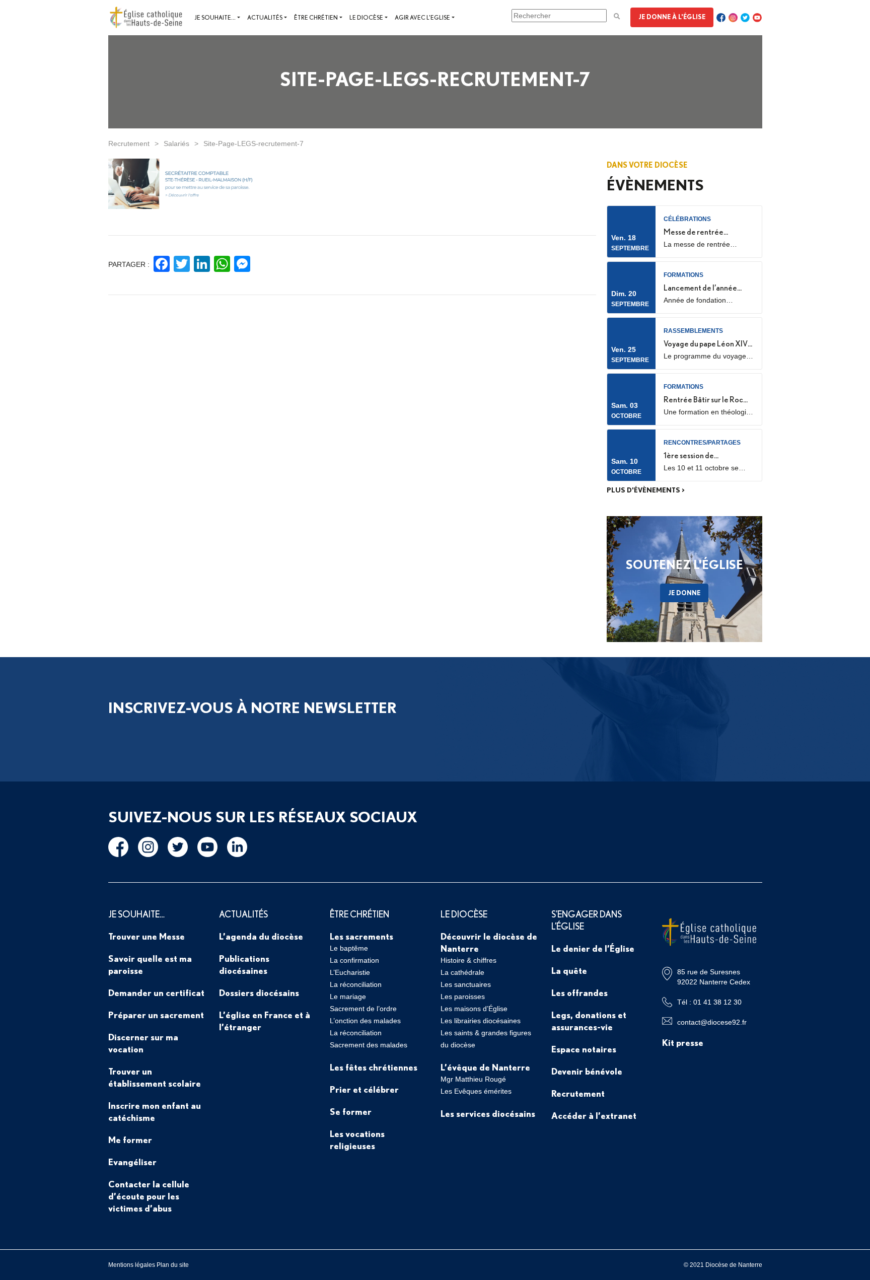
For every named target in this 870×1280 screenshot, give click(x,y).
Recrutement (129, 143)
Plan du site (173, 1264)
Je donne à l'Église (671, 16)
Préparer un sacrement (156, 1015)
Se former (351, 1111)
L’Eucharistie (350, 972)
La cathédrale (462, 972)
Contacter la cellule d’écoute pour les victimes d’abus (148, 1196)
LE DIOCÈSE (464, 914)
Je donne (684, 592)
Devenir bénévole (586, 1071)
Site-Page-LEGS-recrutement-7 (253, 143)
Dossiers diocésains (259, 992)
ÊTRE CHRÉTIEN (359, 914)
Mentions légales (131, 1264)
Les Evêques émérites (476, 1091)
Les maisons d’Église (474, 1009)
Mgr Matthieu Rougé (473, 1079)
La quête (569, 970)
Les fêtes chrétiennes (373, 1067)
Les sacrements (361, 936)
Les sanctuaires (466, 984)
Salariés (176, 143)
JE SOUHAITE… (136, 914)
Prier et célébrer (364, 1089)
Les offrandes (579, 992)
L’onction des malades (365, 1021)
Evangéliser (132, 1162)
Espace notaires (583, 1049)
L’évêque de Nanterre (485, 1067)
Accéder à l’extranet (593, 1115)
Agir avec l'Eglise (422, 17)
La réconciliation (356, 984)
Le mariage (348, 996)
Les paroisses (463, 996)
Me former (130, 1139)
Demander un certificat (156, 992)
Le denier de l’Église (592, 948)
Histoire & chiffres (468, 960)
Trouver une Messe (146, 936)
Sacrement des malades (368, 1045)
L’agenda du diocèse (261, 936)
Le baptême (349, 948)
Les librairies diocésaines (481, 1021)
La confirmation (354, 960)
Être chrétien (316, 17)
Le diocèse (366, 17)
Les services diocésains (488, 1113)
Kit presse (682, 1042)
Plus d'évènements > (646, 490)
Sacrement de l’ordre (363, 1009)
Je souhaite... (215, 17)
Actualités (264, 17)
